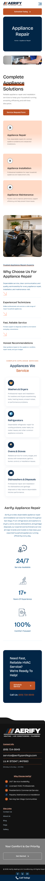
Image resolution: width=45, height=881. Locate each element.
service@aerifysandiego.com (20, 755)
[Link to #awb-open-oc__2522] (40, 4)
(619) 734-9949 (26, 694)
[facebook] (18, 874)
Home (16, 40)
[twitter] (22, 874)
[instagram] (27, 874)
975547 (14, 761)
